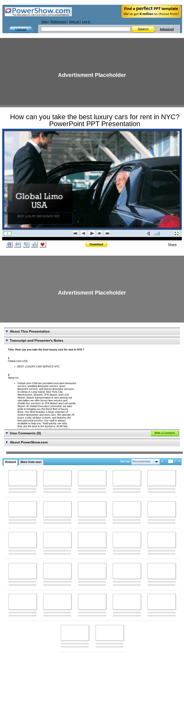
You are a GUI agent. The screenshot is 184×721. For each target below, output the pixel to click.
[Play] (91, 233)
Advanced (167, 29)
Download (96, 244)
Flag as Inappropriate (17, 245)
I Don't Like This (26, 245)
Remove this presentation (9, 245)
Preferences (58, 21)
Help (44, 21)
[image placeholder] (23, 478)
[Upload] (21, 29)
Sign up (74, 21)
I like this (34, 245)
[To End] (107, 233)
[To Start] (75, 233)
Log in (86, 21)
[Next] (99, 233)
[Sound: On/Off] (149, 233)
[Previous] (83, 233)
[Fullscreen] (176, 233)
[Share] (165, 244)
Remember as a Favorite (43, 245)
